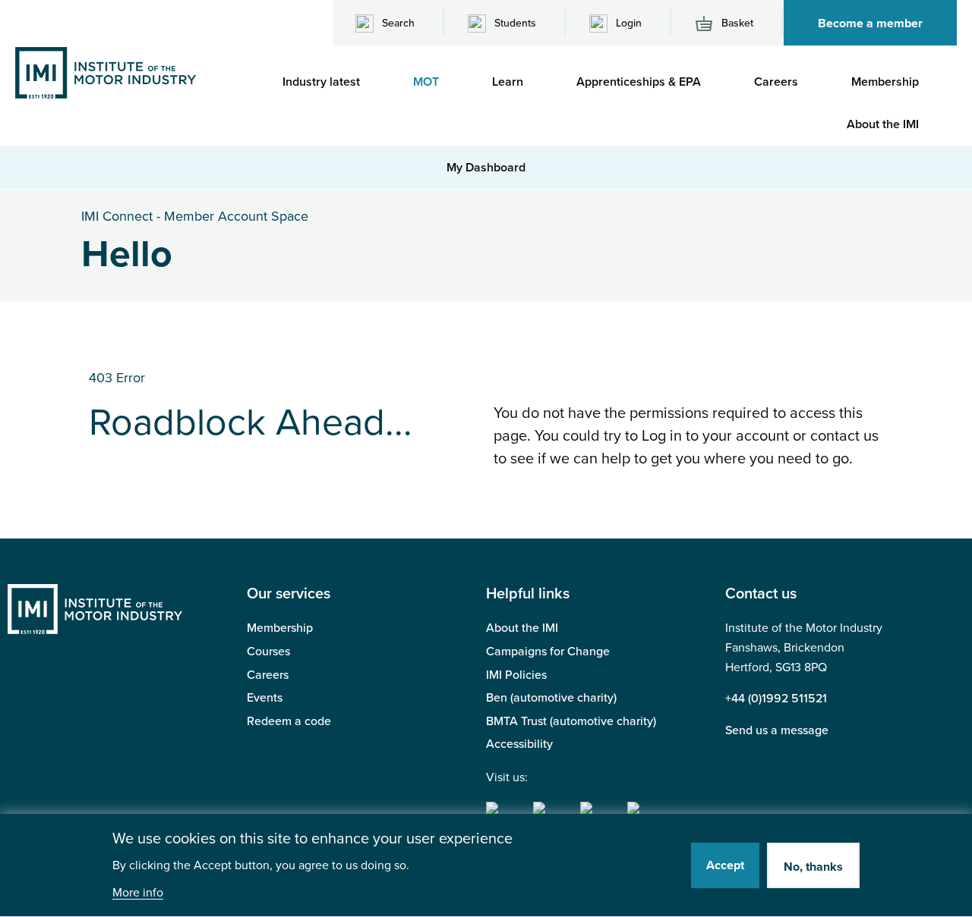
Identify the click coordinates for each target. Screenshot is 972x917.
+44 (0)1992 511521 (776, 698)
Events (264, 697)
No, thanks (813, 867)
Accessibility (519, 744)
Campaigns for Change (548, 651)
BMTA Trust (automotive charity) (571, 721)
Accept (725, 865)
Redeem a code (289, 721)
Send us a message (776, 730)
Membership (280, 628)
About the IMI (522, 628)
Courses (268, 651)
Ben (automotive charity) (551, 697)
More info (137, 893)
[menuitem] (328, 82)
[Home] (105, 72)
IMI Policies (516, 675)
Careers (268, 675)
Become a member (870, 23)
